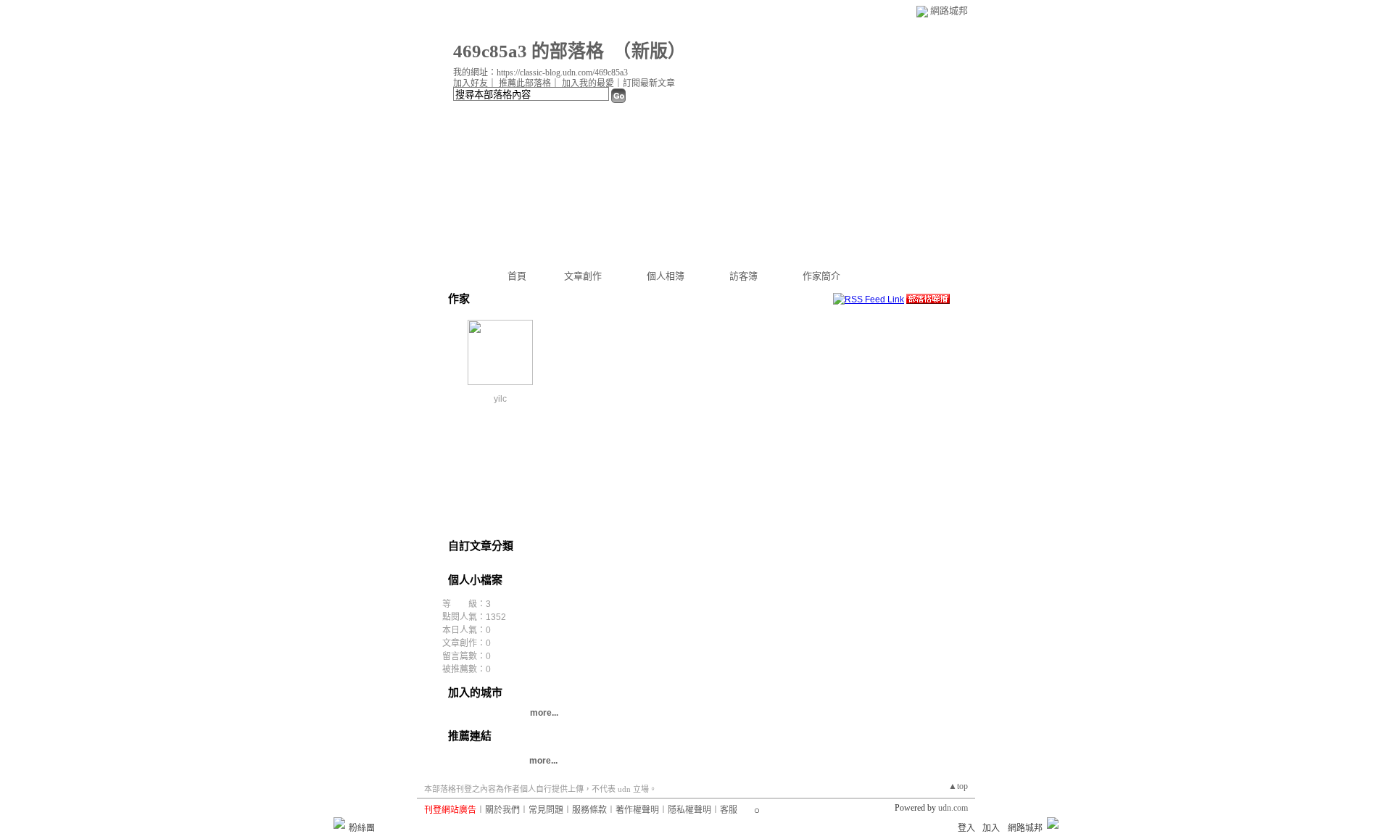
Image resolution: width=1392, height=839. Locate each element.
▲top (958, 786)
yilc (500, 399)
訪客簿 (743, 275)
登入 (966, 828)
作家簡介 (821, 275)
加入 (991, 828)
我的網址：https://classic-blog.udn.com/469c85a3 (540, 72)
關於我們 (502, 810)
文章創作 (583, 275)
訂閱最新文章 (649, 83)
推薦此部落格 (525, 83)
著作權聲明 (637, 810)
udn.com (953, 808)
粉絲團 (362, 828)
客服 (728, 810)
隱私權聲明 (689, 810)
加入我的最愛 (588, 83)
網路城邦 (949, 10)
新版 (649, 51)
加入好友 (470, 83)
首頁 (517, 275)
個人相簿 (665, 275)
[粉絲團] (339, 823)
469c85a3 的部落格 (528, 51)
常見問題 (546, 810)
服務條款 (589, 810)
